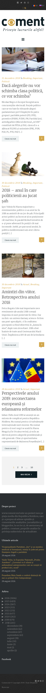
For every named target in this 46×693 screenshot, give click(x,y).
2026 (7, 598)
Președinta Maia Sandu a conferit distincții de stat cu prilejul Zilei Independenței (21, 576)
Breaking (27, 78)
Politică (5, 81)
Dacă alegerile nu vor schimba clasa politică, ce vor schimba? (22, 91)
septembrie (13, 635)
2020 (7, 616)
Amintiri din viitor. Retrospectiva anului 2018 (21, 297)
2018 (7, 622)
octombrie (12, 632)
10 (32, 467)
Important (37, 78)
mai (9, 647)
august (10, 638)
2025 (7, 601)
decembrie (12, 625)
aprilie (10, 650)
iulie (9, 641)
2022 (7, 610)
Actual (26, 284)
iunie (10, 644)
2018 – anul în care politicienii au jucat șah (19, 195)
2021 (6, 613)
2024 (7, 604)
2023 (6, 607)
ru (43, 5)
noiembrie (12, 629)
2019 (6, 619)
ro (36, 5)
